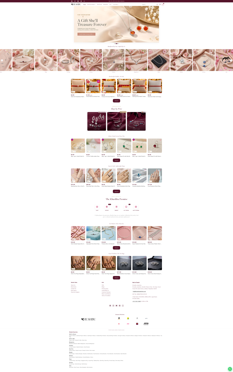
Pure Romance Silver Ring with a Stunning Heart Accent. (155, 186)
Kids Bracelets (90, 353)
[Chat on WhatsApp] (230, 369)
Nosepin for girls (79, 350)
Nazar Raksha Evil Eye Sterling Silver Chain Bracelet (139, 243)
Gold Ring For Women (91, 335)
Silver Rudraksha (83, 367)
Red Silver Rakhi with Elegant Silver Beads (155, 96)
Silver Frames (76, 367)
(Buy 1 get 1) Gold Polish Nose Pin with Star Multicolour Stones (78, 156)
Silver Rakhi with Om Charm (123, 96)
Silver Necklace (72, 357)
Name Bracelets (123, 353)
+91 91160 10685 (136, 301)
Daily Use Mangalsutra (90, 343)
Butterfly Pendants (80, 347)
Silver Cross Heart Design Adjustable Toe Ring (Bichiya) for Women (155, 273)
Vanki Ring (102, 360)
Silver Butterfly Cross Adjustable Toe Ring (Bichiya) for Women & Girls (124, 273)
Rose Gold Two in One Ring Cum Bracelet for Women (93, 186)
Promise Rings (112, 360)
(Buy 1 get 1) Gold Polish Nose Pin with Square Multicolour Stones (139, 156)
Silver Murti (71, 367)
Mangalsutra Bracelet (73, 343)
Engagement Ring (84, 360)
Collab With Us (105, 290)
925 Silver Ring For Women (82, 335)
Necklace (71, 355)
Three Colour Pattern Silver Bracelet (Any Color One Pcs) (155, 243)
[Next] (231, 60)
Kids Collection (90, 367)
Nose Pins (71, 348)
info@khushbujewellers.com (139, 291)
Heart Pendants (87, 347)
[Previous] (2, 60)
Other (70, 365)
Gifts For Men (72, 338)
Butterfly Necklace (79, 357)
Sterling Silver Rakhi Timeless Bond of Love (139, 96)
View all (116, 100)
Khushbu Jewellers (114, 329)
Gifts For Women (72, 334)
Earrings (71, 362)
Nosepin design (72, 350)
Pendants (71, 345)
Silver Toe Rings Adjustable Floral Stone (78, 273)
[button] (91, 4)
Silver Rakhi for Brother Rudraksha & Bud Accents (93, 96)
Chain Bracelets (117, 353)
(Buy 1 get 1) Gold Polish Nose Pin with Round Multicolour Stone (109, 156)
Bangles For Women (138, 335)
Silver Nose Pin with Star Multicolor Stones (124, 156)
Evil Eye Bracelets (103, 353)
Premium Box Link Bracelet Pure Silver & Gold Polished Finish (109, 243)
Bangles (70, 352)
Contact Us (73, 288)
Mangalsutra (71, 342)
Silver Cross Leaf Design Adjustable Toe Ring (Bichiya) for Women (139, 273)
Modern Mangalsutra (81, 343)
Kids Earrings (71, 363)
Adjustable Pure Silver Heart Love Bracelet (93, 243)
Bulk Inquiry (74, 290)
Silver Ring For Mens (119, 360)
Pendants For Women (147, 335)
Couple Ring (90, 360)
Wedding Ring (96, 360)
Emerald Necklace (86, 357)
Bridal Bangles (72, 353)
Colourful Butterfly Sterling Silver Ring (139, 186)
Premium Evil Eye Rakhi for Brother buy (109, 96)
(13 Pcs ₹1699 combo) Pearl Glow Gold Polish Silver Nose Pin (93, 156)
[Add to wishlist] (83, 80)
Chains (91, 357)
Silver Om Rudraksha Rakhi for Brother (78, 96)
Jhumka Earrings (78, 363)
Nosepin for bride (85, 350)
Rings (70, 359)
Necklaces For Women (156, 335)
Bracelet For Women (130, 335)
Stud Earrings (84, 363)
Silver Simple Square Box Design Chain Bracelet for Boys (78, 243)
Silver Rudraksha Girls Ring (123, 186)
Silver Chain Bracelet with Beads (124, 243)
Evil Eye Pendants (72, 347)
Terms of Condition (106, 295)
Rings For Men (72, 340)
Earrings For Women (122, 335)
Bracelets (85, 353)
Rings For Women (72, 335)
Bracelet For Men (78, 340)
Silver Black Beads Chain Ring (109, 186)
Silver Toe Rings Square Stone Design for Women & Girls (109, 273)
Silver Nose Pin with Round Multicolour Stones (155, 156)
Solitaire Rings (72, 360)
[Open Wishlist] (160, 4)
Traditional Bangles (78, 353)
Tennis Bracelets (110, 353)
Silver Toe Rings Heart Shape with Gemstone (93, 273)
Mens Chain (84, 340)
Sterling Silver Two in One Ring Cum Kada (78, 186)
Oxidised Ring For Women (101, 335)
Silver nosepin (92, 350)
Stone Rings (78, 360)
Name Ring (107, 360)
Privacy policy (105, 288)
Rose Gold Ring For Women (112, 335)
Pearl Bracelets (96, 353)
